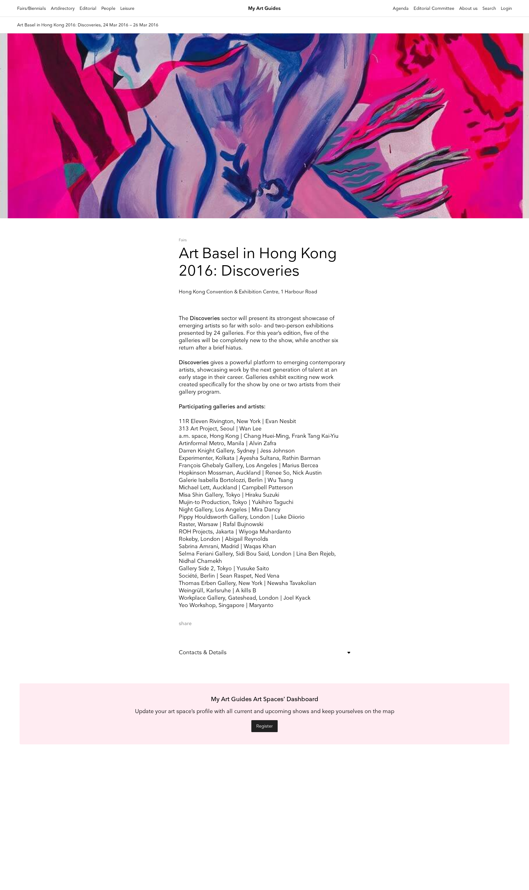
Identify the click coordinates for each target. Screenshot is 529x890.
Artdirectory (63, 8)
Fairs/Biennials (31, 8)
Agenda (401, 8)
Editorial (88, 8)
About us (468, 8)
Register (264, 726)
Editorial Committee (434, 8)
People (108, 8)
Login (506, 8)
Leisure (127, 8)
